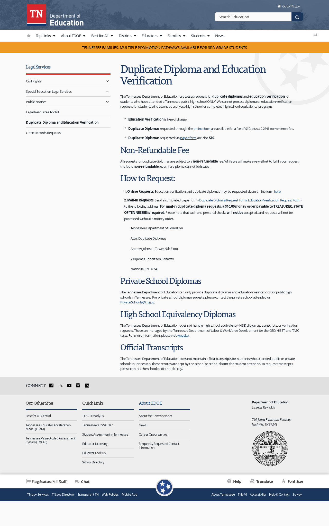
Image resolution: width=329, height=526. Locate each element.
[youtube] (69, 385)
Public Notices (36, 101)
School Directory (93, 462)
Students (198, 35)
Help (236, 481)
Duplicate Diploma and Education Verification (62, 122)
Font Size (295, 481)
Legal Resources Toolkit (42, 112)
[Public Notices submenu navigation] (107, 102)
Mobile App (129, 494)
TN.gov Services (38, 494)
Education (255, 200)
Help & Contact (279, 494)
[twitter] (60, 385)
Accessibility (258, 494)
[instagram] (78, 385)
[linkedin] (87, 385)
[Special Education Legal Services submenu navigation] (107, 91)
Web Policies (110, 494)
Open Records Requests (43, 132)
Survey (297, 494)
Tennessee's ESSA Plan (97, 425)
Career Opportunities (153, 434)
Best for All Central (38, 416)
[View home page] (37, 14)
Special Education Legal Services (48, 91)
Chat (84, 481)
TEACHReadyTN (93, 416)
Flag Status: (49, 481)
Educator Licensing (94, 444)
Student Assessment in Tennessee (105, 434)
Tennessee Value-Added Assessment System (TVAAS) (50, 440)
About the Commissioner (155, 416)
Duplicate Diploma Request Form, (223, 200)
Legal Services (38, 67)
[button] (54, 36)
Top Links (44, 35)
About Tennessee (223, 494)
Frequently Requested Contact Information (159, 445)
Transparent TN (88, 494)
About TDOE (71, 35)
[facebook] (51, 385)
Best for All (100, 35)
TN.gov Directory (63, 494)
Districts (125, 35)
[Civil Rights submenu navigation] (107, 81)
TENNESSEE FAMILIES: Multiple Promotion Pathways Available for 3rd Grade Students (164, 47)
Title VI (242, 494)
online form (202, 128)
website (182, 335)
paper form (188, 137)
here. (277, 191)
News (219, 35)
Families (174, 35)
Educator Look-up (94, 453)
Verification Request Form (281, 200)
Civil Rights (33, 81)
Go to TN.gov (291, 6)
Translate (264, 481)
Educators (150, 35)
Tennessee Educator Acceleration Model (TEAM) (48, 427)
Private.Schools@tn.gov (137, 302)
